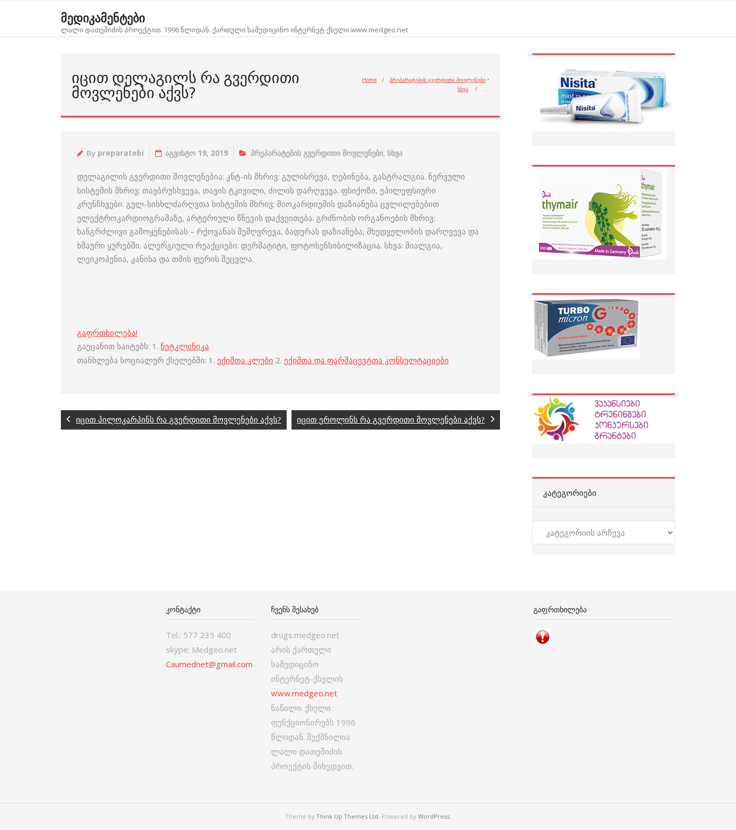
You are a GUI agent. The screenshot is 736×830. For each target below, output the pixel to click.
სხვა (462, 89)
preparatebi (121, 153)
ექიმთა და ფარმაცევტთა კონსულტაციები (366, 360)
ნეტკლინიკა (185, 346)
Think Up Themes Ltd (347, 816)
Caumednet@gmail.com (209, 664)
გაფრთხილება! (107, 332)
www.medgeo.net (304, 693)
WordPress (433, 816)
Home (369, 80)
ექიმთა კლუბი (245, 360)
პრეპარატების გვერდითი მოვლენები (437, 80)
